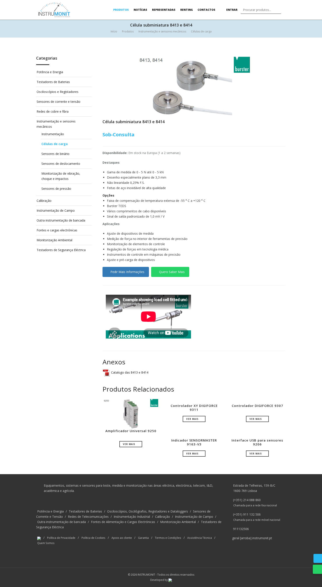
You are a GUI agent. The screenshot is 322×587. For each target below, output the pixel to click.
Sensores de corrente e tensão (58, 101)
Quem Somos (46, 543)
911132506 (241, 529)
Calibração (44, 201)
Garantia (143, 537)
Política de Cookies (93, 537)
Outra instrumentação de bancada (61, 220)
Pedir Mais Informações (127, 272)
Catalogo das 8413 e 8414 (129, 372)
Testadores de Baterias (53, 82)
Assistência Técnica (199, 537)
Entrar (231, 10)
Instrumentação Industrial (132, 516)
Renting (186, 10)
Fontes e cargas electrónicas (57, 230)
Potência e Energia (50, 72)
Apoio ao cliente (121, 537)
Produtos (121, 10)
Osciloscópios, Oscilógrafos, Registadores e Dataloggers (147, 511)
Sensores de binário (55, 154)
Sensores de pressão (56, 188)
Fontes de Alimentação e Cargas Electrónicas (123, 522)
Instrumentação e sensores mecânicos (162, 31)
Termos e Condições (168, 537)
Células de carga (201, 31)
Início (114, 31)
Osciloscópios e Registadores (57, 92)
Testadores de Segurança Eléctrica (61, 250)
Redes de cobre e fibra (53, 111)
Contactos (206, 10)
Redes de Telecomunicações (88, 516)
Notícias (140, 10)
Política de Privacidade (61, 537)
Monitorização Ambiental (54, 240)
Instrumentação (52, 134)
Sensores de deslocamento (60, 163)
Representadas (163, 10)
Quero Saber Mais (171, 272)
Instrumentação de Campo (56, 210)
